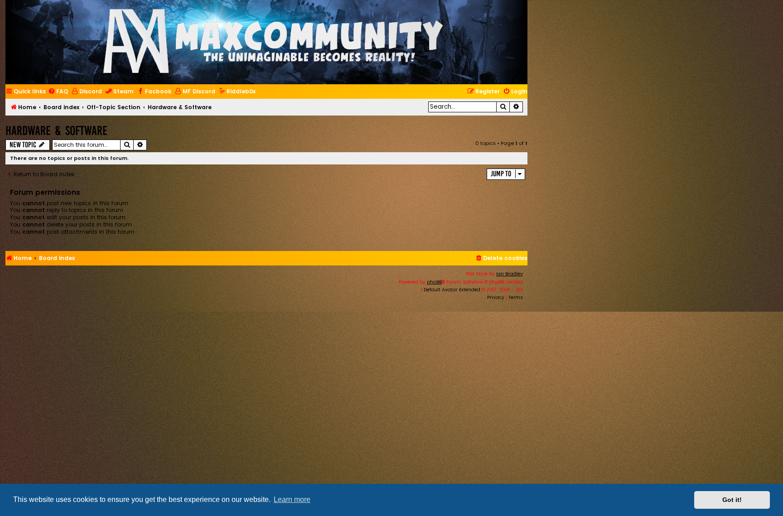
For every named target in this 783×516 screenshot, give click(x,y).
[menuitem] (58, 92)
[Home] (273, 42)
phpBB (434, 282)
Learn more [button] (292, 499)
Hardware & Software (56, 131)
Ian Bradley (509, 273)
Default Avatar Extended (452, 289)
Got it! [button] (732, 499)
